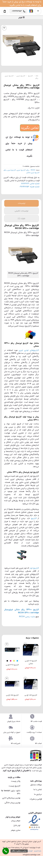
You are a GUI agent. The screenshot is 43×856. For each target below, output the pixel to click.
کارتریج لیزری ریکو (10, 170)
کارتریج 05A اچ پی (30, 695)
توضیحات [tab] (21, 203)
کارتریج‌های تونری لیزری (29, 350)
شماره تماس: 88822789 (30, 183)
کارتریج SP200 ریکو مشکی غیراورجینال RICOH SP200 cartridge (21, 611)
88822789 (37, 851)
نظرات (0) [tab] (21, 218)
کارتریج (30, 76)
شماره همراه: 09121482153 (29, 186)
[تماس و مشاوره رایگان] (5, 851)
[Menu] (38, 11)
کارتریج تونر (34, 568)
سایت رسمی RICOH (27, 616)
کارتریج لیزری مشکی (32, 172)
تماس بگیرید (30, 128)
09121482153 (28, 851)
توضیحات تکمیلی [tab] (21, 210)
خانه (37, 76)
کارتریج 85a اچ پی (12, 695)
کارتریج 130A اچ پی (12, 665)
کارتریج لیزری (20, 76)
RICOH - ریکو (31, 170)
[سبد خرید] (5, 11)
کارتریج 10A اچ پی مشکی (31, 662)
